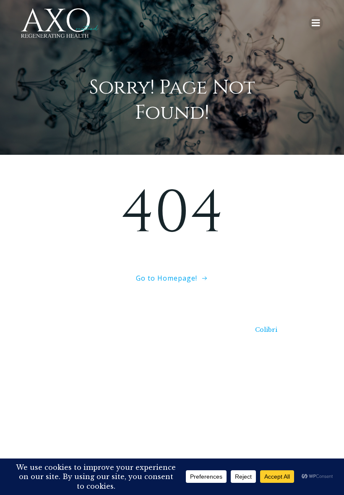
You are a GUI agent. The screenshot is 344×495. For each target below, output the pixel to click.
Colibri (266, 329)
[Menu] (316, 23)
